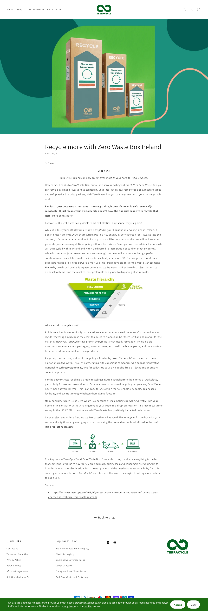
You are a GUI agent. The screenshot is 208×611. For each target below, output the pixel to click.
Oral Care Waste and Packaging (72, 577)
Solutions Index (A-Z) (17, 577)
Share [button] (51, 163)
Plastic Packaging (65, 554)
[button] (21, 9)
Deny (193, 604)
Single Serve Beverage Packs (70, 559)
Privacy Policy (13, 559)
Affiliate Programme (17, 571)
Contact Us (12, 548)
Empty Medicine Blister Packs (71, 571)
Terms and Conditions (18, 554)
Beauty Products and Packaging (72, 548)
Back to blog (106, 517)
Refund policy (13, 565)
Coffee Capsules (64, 565)
